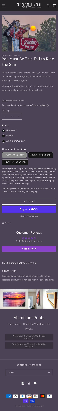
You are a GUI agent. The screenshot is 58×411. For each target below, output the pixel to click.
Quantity (5, 110)
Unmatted (11, 130)
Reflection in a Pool (25, 406)
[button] (3, 6)
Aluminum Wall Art (15, 140)
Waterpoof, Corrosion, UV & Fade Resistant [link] (29, 337)
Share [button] (8, 222)
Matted (10, 135)
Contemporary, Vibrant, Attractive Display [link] (29, 345)
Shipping (5, 100)
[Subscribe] (49, 372)
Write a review (29, 248)
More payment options (29, 216)
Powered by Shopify (38, 406)
